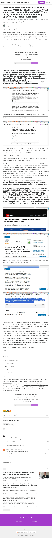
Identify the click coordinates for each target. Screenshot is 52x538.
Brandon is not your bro (11, 449)
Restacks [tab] (11, 424)
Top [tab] (4, 469)
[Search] (33, 2)
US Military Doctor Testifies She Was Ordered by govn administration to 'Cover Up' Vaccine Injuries (18, 473)
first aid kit (27, 385)
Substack (20, 535)
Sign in (48, 2)
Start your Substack (22, 532)
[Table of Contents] (1, 269)
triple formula (36, 389)
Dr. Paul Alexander (10, 24)
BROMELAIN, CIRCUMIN (16, 391)
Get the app (32, 532)
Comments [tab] (6, 424)
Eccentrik (8, 436)
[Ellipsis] (48, 436)
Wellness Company (13, 331)
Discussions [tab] (12, 469)
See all (5, 510)
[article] (26, 476)
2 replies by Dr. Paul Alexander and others (15, 456)
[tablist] (8, 424)
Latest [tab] (7, 469)
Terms (27, 529)
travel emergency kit (36, 385)
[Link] (1, 77)
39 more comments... (7, 462)
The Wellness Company (26, 381)
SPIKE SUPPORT (26, 387)
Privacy (23, 529)
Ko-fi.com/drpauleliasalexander (11, 360)
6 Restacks (18, 410)
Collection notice (32, 529)
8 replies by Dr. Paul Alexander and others (15, 445)
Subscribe (41, 2)
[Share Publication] (36, 2)
